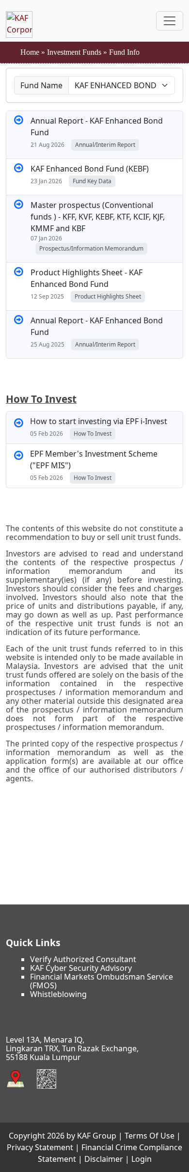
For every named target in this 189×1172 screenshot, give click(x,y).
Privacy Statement (40, 1147)
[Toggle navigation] (169, 21)
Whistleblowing (58, 994)
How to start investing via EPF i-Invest (98, 421)
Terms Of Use (149, 1135)
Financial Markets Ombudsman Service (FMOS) (101, 981)
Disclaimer (103, 1159)
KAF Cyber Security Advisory (81, 968)
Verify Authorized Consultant (83, 959)
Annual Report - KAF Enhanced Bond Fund (97, 126)
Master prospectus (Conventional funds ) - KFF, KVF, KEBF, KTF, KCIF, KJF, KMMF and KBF (98, 217)
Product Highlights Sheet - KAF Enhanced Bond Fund (86, 278)
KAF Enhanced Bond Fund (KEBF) (90, 168)
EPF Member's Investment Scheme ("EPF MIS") (94, 459)
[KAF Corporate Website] (19, 21)
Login (141, 1159)
